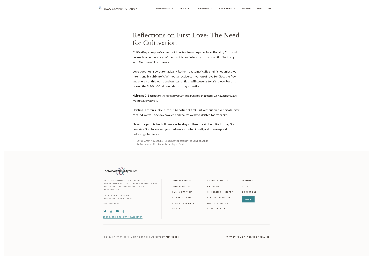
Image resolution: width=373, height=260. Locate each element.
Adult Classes (216, 209)
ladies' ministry (217, 203)
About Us (184, 8)
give (248, 199)
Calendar (213, 186)
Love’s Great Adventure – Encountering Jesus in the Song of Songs (172, 140)
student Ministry (218, 197)
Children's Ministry (220, 192)
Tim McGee (172, 237)
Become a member (183, 203)
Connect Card (181, 197)
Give (259, 8)
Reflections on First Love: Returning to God (160, 144)
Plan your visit (182, 192)
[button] (269, 8)
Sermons (246, 8)
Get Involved (202, 8)
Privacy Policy (235, 237)
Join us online (181, 186)
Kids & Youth (225, 8)
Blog (245, 186)
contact (178, 209)
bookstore (249, 192)
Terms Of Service (258, 237)
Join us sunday (182, 181)
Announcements (217, 181)
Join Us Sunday (162, 8)
